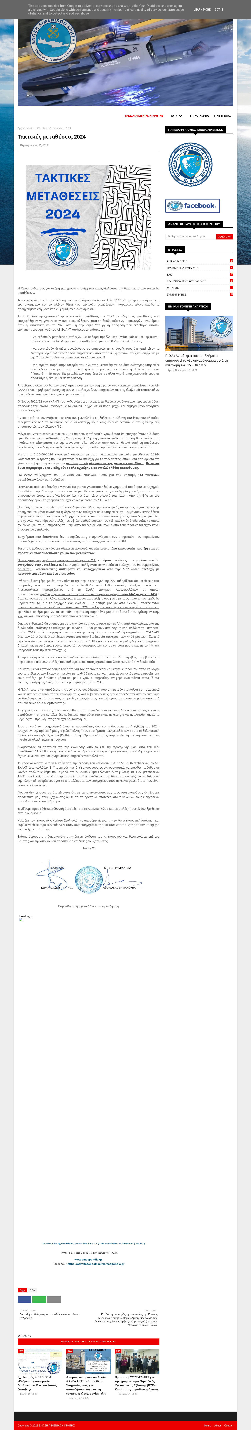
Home (207, 1425)
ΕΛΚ (200, 274)
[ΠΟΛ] (199, 333)
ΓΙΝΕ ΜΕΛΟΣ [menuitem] (222, 115)
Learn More (202, 9)
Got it (219, 9)
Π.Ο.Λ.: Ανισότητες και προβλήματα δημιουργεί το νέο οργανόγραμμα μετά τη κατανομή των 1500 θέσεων (196, 360)
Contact (228, 1425)
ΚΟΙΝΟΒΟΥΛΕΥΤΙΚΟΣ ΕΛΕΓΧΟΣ (200, 281)
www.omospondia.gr (89, 1259)
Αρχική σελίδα (25, 128)
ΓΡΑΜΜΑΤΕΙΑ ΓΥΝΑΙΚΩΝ (199, 268)
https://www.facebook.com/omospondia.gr (95, 1263)
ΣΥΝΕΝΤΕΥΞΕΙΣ (200, 294)
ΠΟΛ (37, 128)
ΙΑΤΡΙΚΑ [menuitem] (176, 115)
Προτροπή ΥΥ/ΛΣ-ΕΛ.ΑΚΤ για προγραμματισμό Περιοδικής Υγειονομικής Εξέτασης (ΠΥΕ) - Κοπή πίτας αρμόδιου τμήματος (137, 1383)
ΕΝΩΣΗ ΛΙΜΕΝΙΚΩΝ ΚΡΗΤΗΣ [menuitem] (144, 115)
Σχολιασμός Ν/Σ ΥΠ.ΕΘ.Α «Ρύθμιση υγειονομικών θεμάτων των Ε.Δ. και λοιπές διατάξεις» (37, 1383)
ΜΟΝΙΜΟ (199, 288)
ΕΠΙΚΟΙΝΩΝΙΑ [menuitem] (199, 115)
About (217, 1425)
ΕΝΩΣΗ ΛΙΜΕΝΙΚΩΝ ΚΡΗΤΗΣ (57, 1425)
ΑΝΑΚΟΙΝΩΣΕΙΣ (200, 261)
